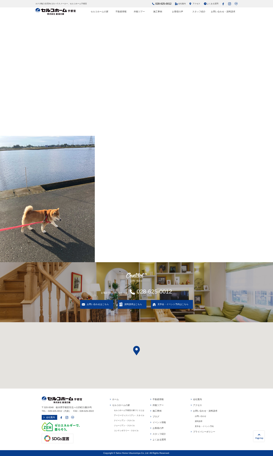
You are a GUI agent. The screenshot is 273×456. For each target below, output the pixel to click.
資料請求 (198, 421)
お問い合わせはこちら (98, 304)
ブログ (156, 416)
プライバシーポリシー (204, 431)
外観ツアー (139, 11)
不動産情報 (121, 11)
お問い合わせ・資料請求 (223, 11)
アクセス (196, 4)
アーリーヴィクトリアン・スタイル (129, 415)
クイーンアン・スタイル (124, 420)
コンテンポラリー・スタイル (126, 430)
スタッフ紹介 (199, 11)
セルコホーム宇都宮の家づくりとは (129, 410)
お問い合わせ (200, 416)
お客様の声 (177, 11)
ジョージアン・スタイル (124, 425)
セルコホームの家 (99, 11)
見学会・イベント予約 (204, 426)
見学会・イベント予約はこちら (173, 304)
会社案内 (182, 4)
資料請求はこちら (133, 304)
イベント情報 (159, 422)
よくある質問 (212, 4)
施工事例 (157, 11)
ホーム (115, 399)
